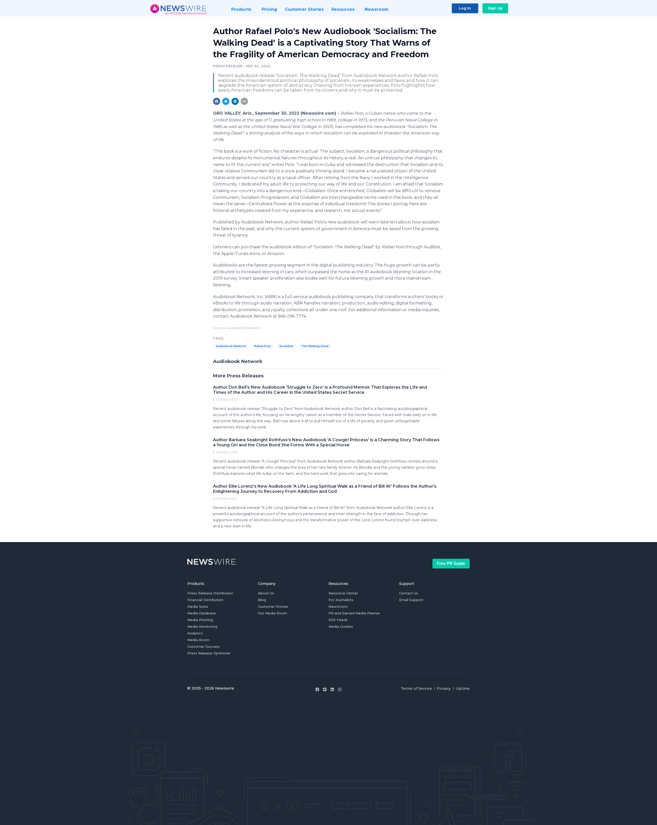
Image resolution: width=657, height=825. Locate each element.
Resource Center (343, 593)
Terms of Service (416, 688)
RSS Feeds (338, 620)
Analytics (195, 633)
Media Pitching (200, 620)
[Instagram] (339, 689)
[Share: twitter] (225, 101)
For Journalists (340, 600)
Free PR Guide (451, 563)
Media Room (198, 640)
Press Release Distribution (210, 593)
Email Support (411, 600)
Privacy (444, 688)
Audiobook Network (231, 346)
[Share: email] (244, 101)
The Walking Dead (315, 346)
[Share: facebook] (216, 101)
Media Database (201, 613)
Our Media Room (272, 613)
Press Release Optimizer (208, 653)
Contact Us (408, 593)
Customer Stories (273, 606)
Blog (262, 600)
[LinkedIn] (332, 689)
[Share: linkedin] (235, 101)
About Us (266, 593)
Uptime (463, 688)
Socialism (286, 346)
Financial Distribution (205, 600)
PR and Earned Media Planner (354, 613)
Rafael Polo (262, 346)
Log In (465, 8)
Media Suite (197, 606)
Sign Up (495, 8)
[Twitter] (324, 689)
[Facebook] (317, 689)
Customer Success (203, 646)
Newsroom (338, 606)
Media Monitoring (202, 626)
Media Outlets (340, 626)
